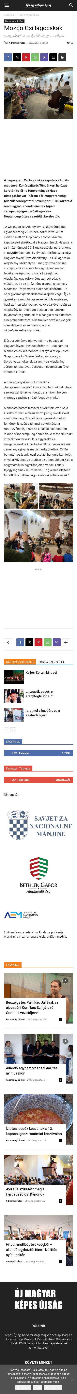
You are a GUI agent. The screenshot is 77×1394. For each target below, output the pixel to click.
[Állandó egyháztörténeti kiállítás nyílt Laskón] (38, 1059)
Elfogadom (23, 1387)
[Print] (62, 57)
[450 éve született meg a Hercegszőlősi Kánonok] (38, 1180)
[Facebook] (8, 57)
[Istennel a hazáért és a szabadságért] (14, 715)
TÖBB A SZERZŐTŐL (51, 662)
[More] (66, 642)
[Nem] (72, 1379)
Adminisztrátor (17, 42)
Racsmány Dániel (15, 1019)
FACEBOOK (13, 741)
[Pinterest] (26, 57)
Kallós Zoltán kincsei (41, 672)
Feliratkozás (62, 779)
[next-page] (12, 729)
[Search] (71, 5)
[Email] (53, 57)
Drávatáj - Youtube (18, 768)
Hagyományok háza (28, 14)
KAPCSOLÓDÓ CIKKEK (19, 662)
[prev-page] (6, 729)
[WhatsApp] (35, 57)
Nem (37, 1387)
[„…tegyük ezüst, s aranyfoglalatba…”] (14, 696)
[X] (17, 57)
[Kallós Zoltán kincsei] (14, 677)
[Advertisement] (38, 149)
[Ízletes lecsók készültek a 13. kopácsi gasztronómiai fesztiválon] (38, 1119)
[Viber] (44, 57)
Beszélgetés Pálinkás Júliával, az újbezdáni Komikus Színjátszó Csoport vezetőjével (32, 1007)
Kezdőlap (9, 14)
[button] (6, 5)
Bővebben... (53, 1387)
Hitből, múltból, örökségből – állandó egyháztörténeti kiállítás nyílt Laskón (31, 1249)
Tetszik (66, 752)
